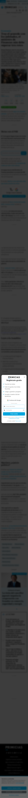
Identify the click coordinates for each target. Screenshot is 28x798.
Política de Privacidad (19, 417)
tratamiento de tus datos (14, 418)
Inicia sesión (18, 421)
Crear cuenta (14, 414)
